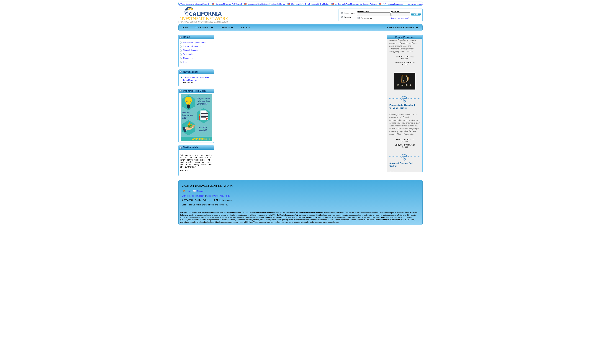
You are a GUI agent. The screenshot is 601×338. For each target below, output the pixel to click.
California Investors (192, 46)
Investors (225, 27)
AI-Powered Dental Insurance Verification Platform (339, 4)
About (208, 196)
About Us (245, 27)
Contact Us (188, 58)
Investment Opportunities (194, 42)
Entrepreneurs (202, 27)
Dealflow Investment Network (400, 27)
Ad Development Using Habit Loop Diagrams (196, 79)
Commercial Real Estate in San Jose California (250, 4)
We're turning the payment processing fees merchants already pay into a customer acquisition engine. (407, 4)
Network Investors (191, 50)
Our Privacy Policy (221, 196)
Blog (185, 62)
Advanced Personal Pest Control (213, 4)
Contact (200, 191)
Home (185, 27)
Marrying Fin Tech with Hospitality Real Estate (294, 4)
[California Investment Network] (203, 23)
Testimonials (189, 54)
